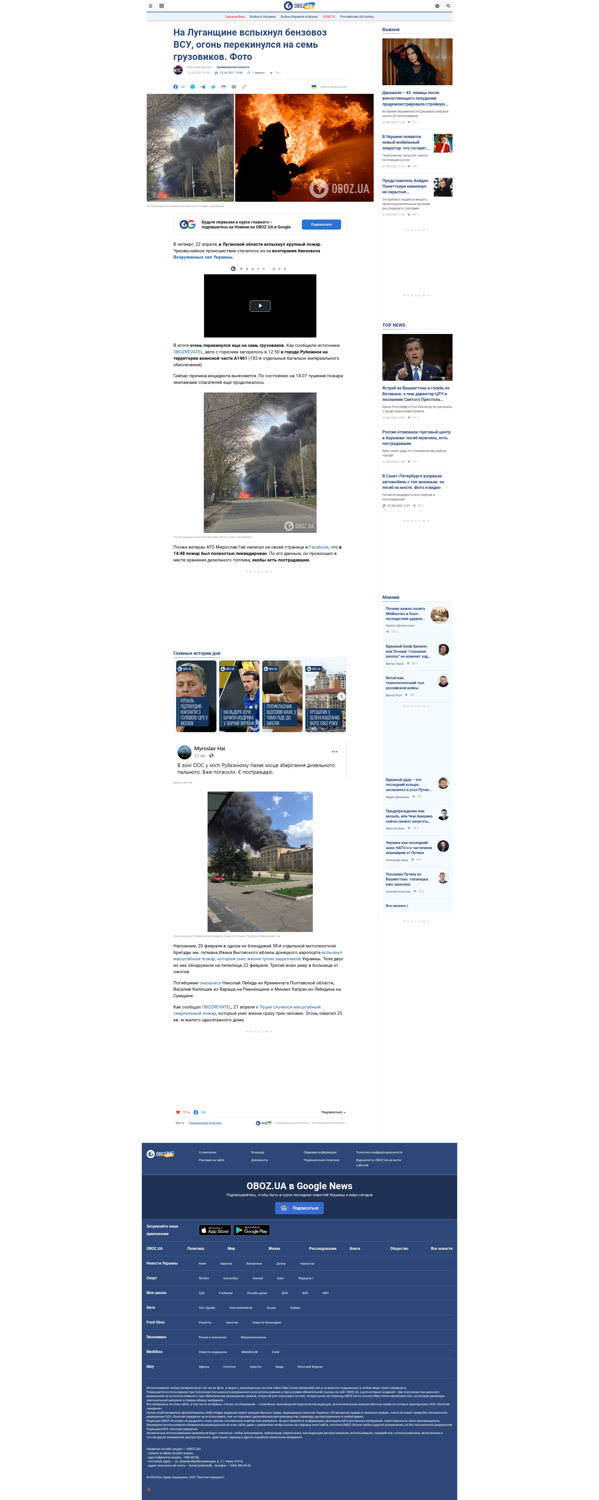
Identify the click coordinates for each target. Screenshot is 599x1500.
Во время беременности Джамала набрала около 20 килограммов (415, 114)
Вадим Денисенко (397, 797)
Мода (279, 1366)
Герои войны (235, 16)
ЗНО (305, 1293)
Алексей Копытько (398, 891)
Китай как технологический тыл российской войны (405, 683)
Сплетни (229, 1366)
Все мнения (395, 906)
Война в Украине (263, 16)
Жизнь (274, 1248)
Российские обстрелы (357, 16)
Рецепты (205, 1322)
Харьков (226, 1263)
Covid (275, 1352)
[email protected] (200, 1465)
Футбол (204, 1278)
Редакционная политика (205, 1123)
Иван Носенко (395, 828)
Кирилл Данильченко (400, 625)
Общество (399, 1248)
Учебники (226, 1293)
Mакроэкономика (253, 1337)
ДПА (284, 1293)
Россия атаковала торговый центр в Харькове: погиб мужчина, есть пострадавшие (416, 437)
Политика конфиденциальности (379, 1152)
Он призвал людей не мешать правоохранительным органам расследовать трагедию (406, 204)
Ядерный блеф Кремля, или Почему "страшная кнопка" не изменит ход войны (407, 651)
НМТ (325, 1293)
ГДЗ (202, 1293)
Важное (391, 29)
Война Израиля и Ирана (299, 16)
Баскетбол (230, 1278)
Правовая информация (320, 1152)
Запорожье (254, 1263)
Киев (202, 1263)
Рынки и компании (212, 1337)
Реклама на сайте (211, 1160)
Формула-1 (306, 1278)
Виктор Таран (395, 663)
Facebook (319, 547)
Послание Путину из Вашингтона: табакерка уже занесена (407, 879)
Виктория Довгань (199, 67)
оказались (210, 983)
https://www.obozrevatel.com (301, 1388)
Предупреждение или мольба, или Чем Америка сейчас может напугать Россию (409, 816)
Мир (231, 1248)
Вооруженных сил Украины (202, 257)
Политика (195, 1248)
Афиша (204, 1366)
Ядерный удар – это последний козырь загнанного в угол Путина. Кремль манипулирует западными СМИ (409, 785)
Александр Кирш (397, 860)
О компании (207, 1152)
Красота (255, 1366)
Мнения (390, 597)
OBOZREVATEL (188, 352)
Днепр (281, 1263)
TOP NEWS (393, 325)
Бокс (280, 1278)
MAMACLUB (249, 1352)
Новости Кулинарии (266, 1322)
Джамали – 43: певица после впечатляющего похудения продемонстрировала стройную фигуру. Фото (413, 98)
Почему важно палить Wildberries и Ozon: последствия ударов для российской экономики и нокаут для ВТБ (405, 613)
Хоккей (258, 1278)
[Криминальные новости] (264, 1124)
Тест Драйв (207, 1307)
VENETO (329, 16)
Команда (257, 1152)
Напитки (232, 1322)
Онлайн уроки (257, 1293)
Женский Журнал (310, 1366)
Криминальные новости (233, 67)
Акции (271, 1307)
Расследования (322, 1248)
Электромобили (240, 1307)
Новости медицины (213, 1352)
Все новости (442, 1248)
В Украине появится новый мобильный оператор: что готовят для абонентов (404, 142)
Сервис (295, 1307)
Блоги (355, 1248)
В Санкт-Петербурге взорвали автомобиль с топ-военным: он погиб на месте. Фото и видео (413, 481)
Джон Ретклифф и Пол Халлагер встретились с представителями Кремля (417, 409)
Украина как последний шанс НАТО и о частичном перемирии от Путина (409, 847)
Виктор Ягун (394, 695)
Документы (259, 1160)
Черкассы (307, 1263)
